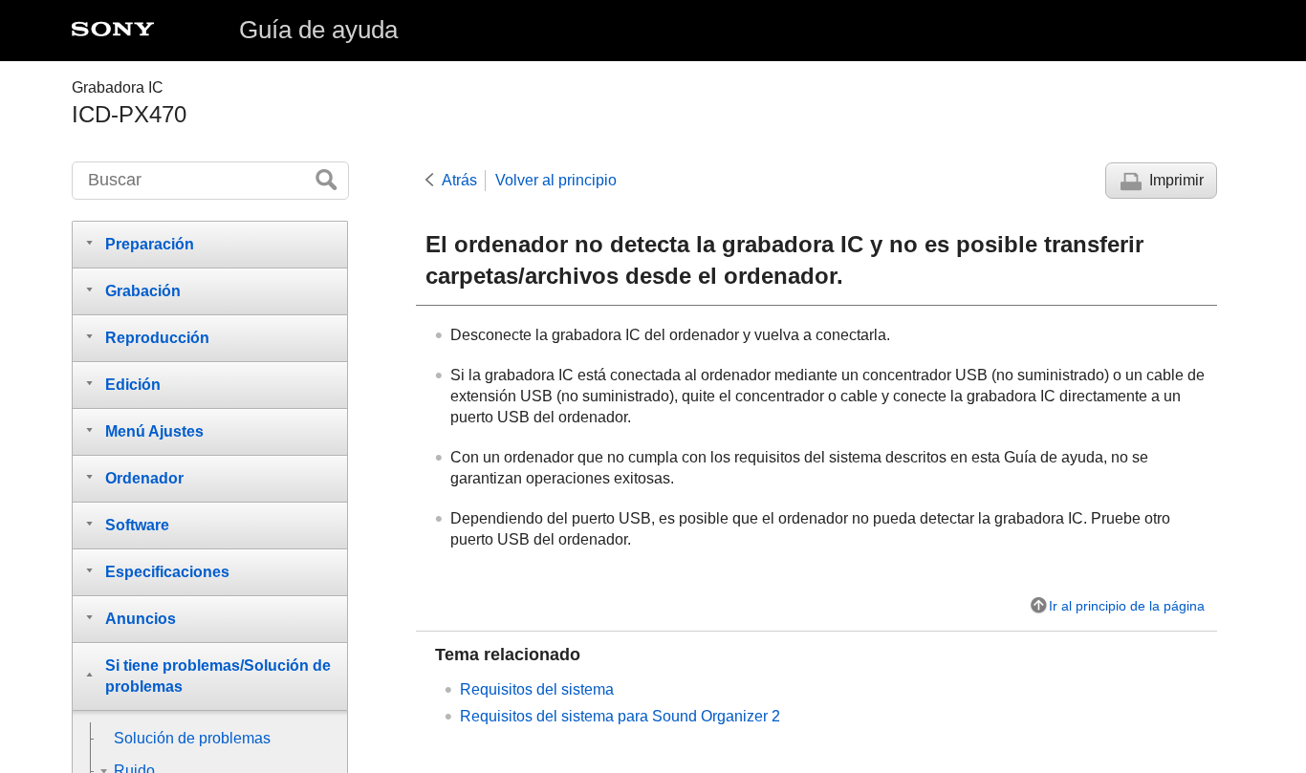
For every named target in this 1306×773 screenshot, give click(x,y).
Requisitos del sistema (537, 689)
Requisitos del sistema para (620, 716)
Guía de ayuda (318, 29)
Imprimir (1176, 180)
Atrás (459, 180)
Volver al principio (556, 180)
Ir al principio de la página (1127, 605)
